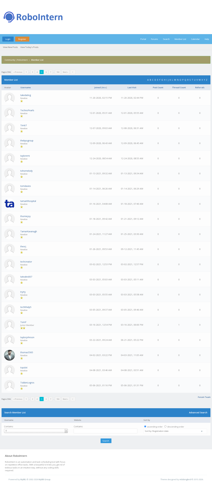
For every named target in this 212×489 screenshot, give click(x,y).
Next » (65, 72)
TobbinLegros (27, 382)
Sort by (147, 420)
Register (22, 39)
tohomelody (26, 170)
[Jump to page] (72, 72)
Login (7, 39)
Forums (154, 39)
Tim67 (23, 125)
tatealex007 (26, 276)
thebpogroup (26, 140)
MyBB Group (44, 479)
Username (8, 420)
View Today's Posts (29, 47)
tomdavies (25, 185)
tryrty (23, 291)
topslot (23, 367)
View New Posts (10, 47)
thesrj (23, 246)
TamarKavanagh (28, 231)
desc (104, 87)
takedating (25, 95)
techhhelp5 (25, 307)
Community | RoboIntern (16, 59)
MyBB (23, 479)
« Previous (18, 72)
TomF (23, 322)
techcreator (26, 261)
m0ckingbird (185, 479)
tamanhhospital (28, 201)
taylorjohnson (27, 337)
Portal (143, 39)
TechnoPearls (27, 110)
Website (77, 420)
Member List (180, 39)
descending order (175, 426)
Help (207, 39)
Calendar (195, 39)
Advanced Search (198, 412)
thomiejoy (25, 216)
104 (57, 72)
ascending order (155, 426)
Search (166, 39)
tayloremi (25, 155)
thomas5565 (26, 352)
